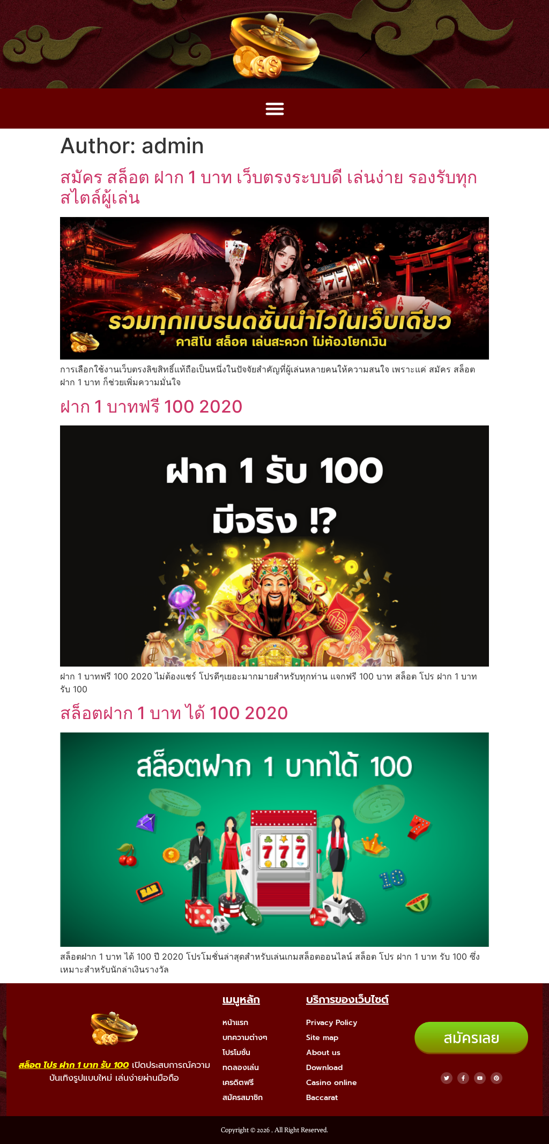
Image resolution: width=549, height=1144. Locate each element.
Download (324, 1067)
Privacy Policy (331, 1022)
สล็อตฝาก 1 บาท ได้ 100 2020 (174, 712)
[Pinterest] (496, 1078)
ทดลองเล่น (240, 1067)
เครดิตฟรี (238, 1082)
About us (323, 1052)
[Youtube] (480, 1078)
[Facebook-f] (463, 1078)
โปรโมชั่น (236, 1052)
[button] (274, 109)
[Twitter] (446, 1078)
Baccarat (322, 1097)
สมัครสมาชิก (242, 1097)
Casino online (331, 1082)
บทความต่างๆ (245, 1037)
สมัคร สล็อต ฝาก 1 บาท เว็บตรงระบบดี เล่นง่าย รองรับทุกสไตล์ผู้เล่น (268, 187)
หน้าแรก (235, 1022)
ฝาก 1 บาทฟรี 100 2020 (151, 406)
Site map (322, 1037)
